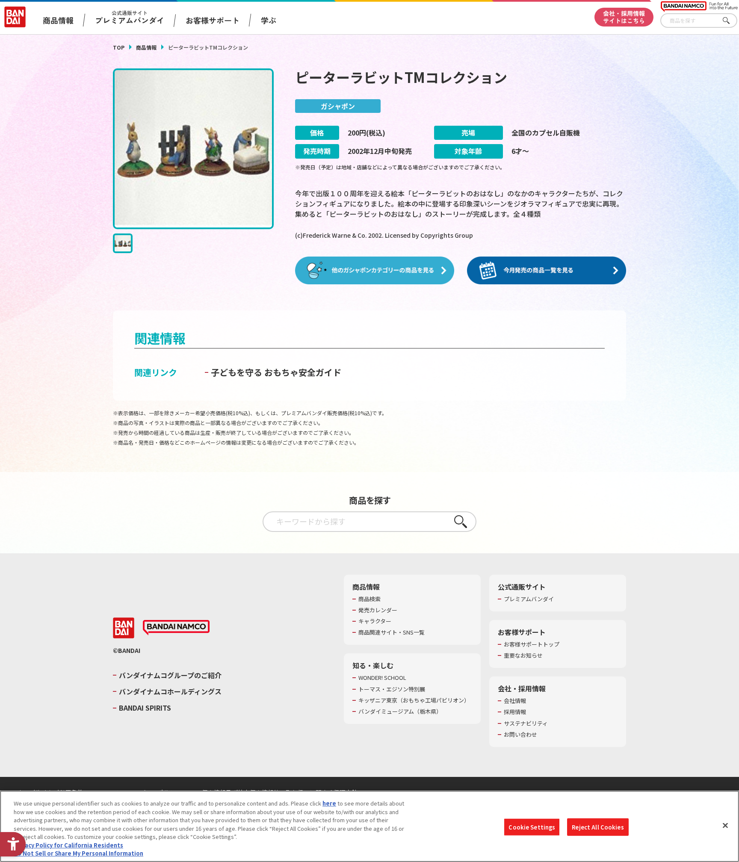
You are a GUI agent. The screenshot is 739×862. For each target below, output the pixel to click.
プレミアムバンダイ (529, 599)
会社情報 (515, 701)
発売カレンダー (377, 610)
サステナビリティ (526, 723)
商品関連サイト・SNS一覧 (391, 632)
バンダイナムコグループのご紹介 (170, 675)
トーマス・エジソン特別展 (391, 689)
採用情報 (515, 712)
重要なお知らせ (523, 655)
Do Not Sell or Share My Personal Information (78, 853)
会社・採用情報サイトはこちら (624, 17)
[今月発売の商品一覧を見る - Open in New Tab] (546, 271)
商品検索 (369, 599)
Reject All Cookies (598, 827)
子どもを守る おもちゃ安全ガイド (276, 372)
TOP (118, 47)
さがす (730, 21)
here (329, 803)
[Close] (725, 825)
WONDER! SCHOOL (382, 678)
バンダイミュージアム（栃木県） (400, 711)
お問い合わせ (520, 734)
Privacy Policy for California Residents (68, 845)
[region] (369, 826)
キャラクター (374, 621)
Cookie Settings (531, 827)
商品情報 (146, 47)
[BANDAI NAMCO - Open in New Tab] (176, 627)
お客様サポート (212, 20)
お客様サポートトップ (531, 644)
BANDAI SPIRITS (145, 707)
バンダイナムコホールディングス (170, 691)
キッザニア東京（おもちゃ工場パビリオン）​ (414, 700)
